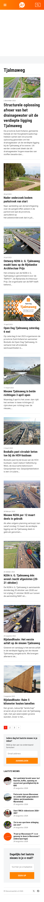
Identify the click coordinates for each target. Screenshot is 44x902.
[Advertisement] (22, 33)
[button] (5, 5)
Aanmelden (22, 760)
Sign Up (22, 875)
